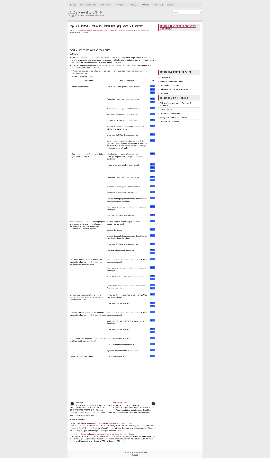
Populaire (145, 5)
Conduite (164, 93)
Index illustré (165, 77)
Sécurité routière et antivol (171, 81)
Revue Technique (106, 5)
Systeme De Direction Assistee (129, 30)
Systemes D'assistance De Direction (104, 30)
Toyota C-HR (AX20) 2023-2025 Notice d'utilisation (178, 27)
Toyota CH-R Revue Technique (80, 30)
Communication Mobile (170, 113)
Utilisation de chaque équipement (175, 89)
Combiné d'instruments (170, 85)
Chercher (171, 5)
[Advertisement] (113, 41)
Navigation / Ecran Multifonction (174, 117)
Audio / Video (166, 109)
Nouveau (134, 5)
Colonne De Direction (169, 121)
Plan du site (158, 5)
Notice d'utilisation (88, 5)
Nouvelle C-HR (121, 5)
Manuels (73, 5)
